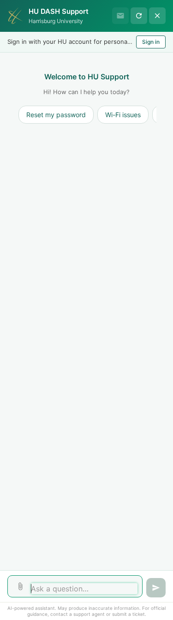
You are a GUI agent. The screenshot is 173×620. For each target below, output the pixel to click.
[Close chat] (157, 15)
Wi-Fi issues (123, 115)
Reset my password (56, 115)
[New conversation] (139, 15)
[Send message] (156, 587)
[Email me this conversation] (120, 15)
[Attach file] (20, 586)
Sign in (151, 41)
